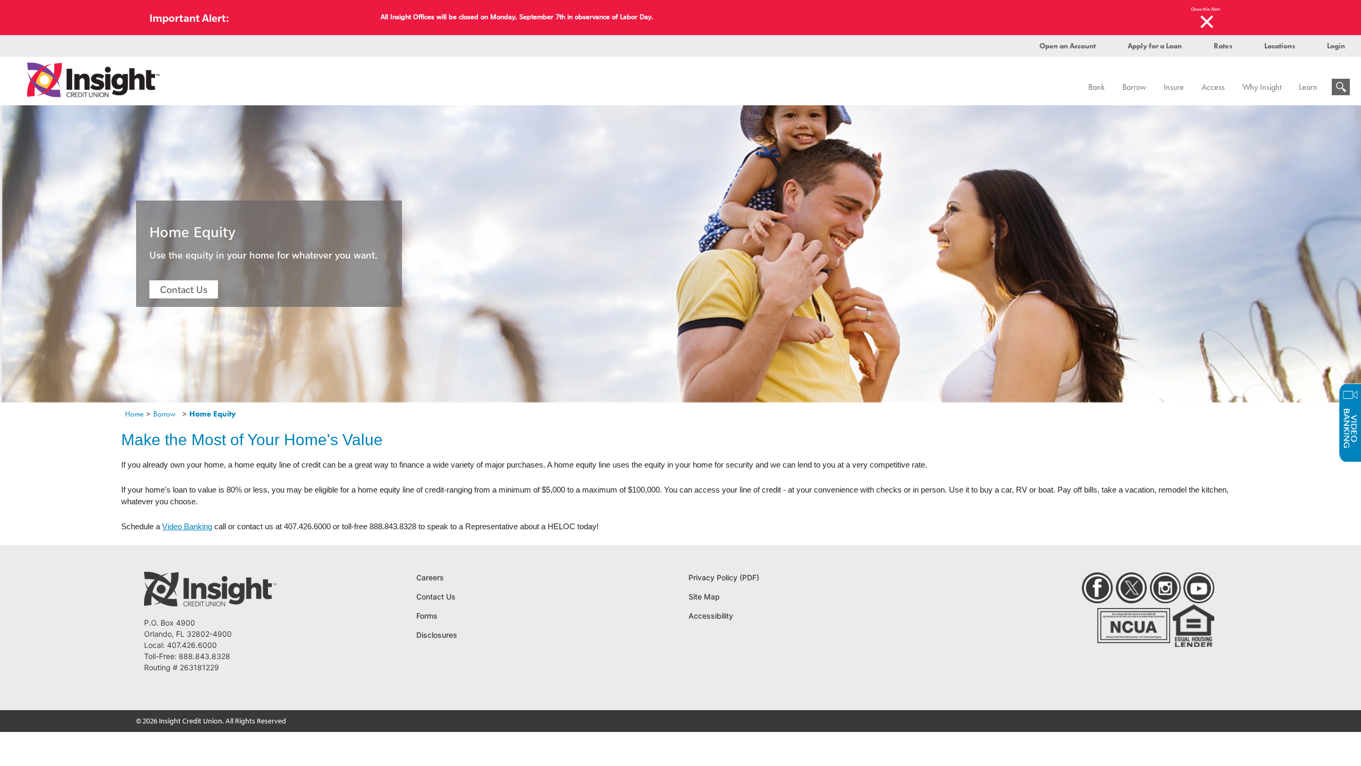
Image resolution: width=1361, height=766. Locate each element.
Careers (430, 577)
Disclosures (436, 634)
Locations (1279, 46)
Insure (1174, 87)
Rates (1223, 46)
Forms (427, 615)
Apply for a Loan (1155, 46)
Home (134, 414)
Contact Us (183, 289)
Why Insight (1261, 87)
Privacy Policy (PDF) (723, 577)
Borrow (1134, 87)
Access (1213, 87)
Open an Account (1067, 46)
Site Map (704, 596)
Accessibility (710, 615)
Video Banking (187, 526)
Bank (1096, 87)
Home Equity (212, 414)
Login (1336, 46)
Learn (1308, 87)
